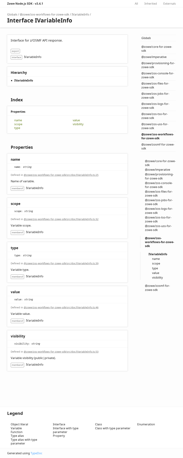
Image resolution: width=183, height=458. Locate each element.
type (17, 128)
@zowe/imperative (154, 57)
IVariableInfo (80, 14)
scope (18, 124)
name (18, 120)
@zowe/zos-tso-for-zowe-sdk (154, 116)
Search (125, 3)
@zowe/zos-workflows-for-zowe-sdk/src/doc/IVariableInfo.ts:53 (61, 351)
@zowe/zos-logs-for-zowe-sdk (155, 106)
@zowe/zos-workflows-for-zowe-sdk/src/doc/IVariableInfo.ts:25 (61, 175)
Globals (12, 14)
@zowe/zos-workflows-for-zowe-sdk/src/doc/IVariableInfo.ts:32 (61, 219)
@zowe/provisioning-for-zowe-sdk (158, 65)
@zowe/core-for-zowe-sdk (156, 49)
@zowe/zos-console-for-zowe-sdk (157, 75)
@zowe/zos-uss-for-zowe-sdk (154, 126)
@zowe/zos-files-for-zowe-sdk (155, 85)
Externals (169, 4)
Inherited (150, 4)
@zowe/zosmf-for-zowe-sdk (157, 146)
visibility (78, 124)
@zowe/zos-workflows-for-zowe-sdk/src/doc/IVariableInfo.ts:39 (61, 263)
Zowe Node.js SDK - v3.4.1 (25, 4)
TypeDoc (36, 453)
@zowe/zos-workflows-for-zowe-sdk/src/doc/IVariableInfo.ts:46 (61, 307)
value (76, 120)
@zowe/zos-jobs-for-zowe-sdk (155, 96)
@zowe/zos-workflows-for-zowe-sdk (44, 14)
